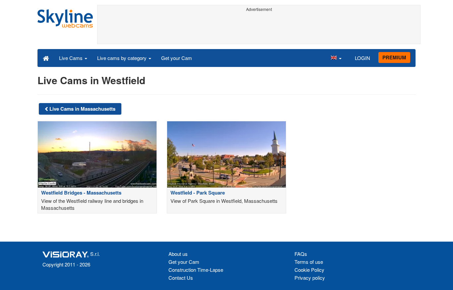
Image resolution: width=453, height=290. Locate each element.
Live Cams (71, 57)
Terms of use (308, 261)
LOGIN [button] (362, 57)
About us (178, 253)
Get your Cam (176, 57)
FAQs (300, 253)
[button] (336, 57)
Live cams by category (122, 57)
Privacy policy (309, 277)
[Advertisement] (258, 29)
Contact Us (180, 277)
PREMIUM (394, 57)
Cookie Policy (309, 269)
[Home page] (46, 57)
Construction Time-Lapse (195, 269)
